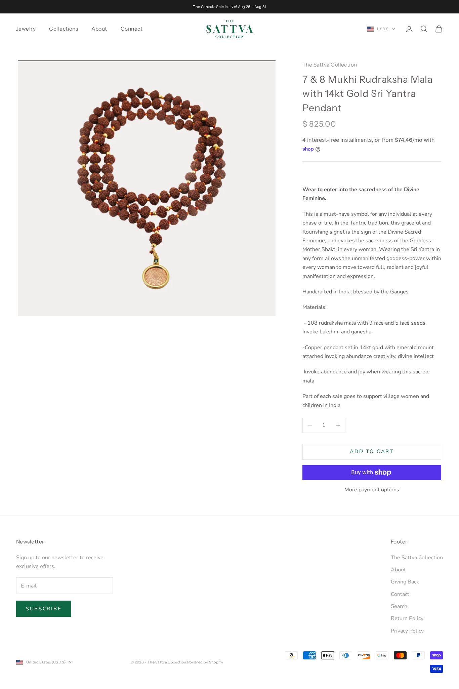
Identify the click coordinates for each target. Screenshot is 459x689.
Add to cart (372, 451)
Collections (63, 29)
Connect (131, 29)
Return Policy (407, 618)
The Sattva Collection (329, 65)
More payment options (371, 489)
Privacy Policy (407, 631)
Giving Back (405, 581)
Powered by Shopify (205, 662)
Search (399, 606)
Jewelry (26, 29)
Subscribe (43, 608)
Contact (400, 594)
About (99, 29)
